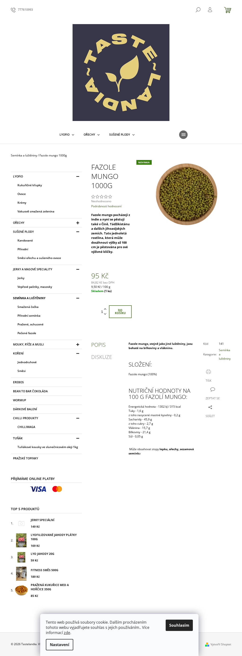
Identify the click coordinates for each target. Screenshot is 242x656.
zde (67, 632)
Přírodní (22, 249)
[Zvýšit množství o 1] (105, 309)
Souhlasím (179, 625)
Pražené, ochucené (30, 324)
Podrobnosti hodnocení (106, 206)
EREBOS (18, 382)
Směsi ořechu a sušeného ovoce (39, 258)
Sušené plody (23, 232)
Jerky (20, 278)
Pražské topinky (25, 458)
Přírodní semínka (28, 316)
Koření (18, 353)
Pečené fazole (26, 333)
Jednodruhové (27, 362)
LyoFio (18, 176)
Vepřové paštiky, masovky (34, 287)
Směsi (21, 371)
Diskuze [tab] (101, 357)
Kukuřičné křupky (29, 185)
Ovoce (21, 194)
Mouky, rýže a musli (28, 344)
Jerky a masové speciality (32, 269)
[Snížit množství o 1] (105, 314)
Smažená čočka (28, 307)
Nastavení (59, 644)
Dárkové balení (25, 409)
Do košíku (120, 311)
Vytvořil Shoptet (221, 644)
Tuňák (18, 438)
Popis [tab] (98, 344)
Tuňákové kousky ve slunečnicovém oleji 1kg (47, 447)
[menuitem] (67, 134)
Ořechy (18, 223)
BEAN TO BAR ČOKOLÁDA (30, 391)
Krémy (21, 203)
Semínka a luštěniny (29, 298)
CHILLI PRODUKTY (25, 418)
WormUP (19, 400)
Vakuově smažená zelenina (35, 211)
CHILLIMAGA (26, 427)
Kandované (25, 240)
